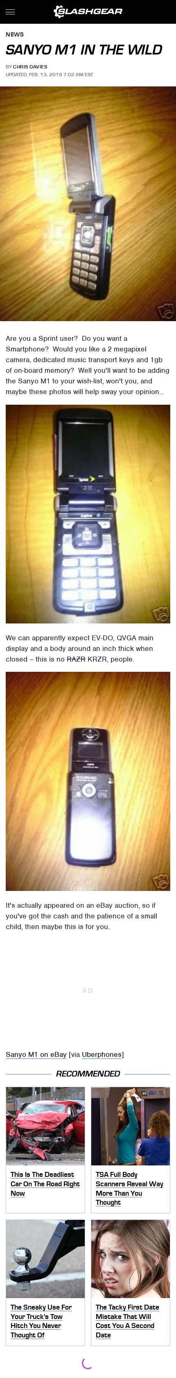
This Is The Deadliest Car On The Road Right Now (45, 1183)
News (15, 35)
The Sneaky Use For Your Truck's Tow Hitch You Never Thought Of (41, 1321)
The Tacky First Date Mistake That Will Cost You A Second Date (127, 1321)
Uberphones (102, 1054)
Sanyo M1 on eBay (36, 1054)
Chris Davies (30, 67)
